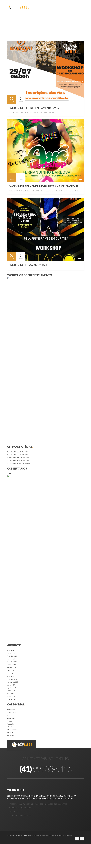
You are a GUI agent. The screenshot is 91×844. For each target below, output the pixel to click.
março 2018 (11, 696)
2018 (22, 25)
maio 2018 (10, 693)
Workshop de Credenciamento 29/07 (34, 107)
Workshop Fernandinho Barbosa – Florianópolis (44, 186)
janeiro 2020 (11, 665)
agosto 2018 (11, 688)
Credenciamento (12, 712)
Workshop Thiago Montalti (29, 264)
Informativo (11, 718)
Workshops (11, 735)
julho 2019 (10, 670)
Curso (9, 715)
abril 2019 (10, 676)
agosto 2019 (11, 668)
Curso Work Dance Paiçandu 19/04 (18, 463)
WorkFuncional (12, 730)
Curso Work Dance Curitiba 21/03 (18, 458)
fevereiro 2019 (12, 679)
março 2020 (11, 659)
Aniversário (11, 709)
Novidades (10, 724)
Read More (78, 101)
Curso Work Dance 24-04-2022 (17, 455)
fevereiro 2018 (12, 699)
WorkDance (11, 727)
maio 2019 (10, 673)
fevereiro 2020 (12, 662)
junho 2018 (11, 691)
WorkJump (10, 733)
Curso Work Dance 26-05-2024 (17, 452)
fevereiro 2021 (12, 656)
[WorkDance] (18, 7)
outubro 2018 (11, 685)
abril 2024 (10, 650)
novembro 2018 (12, 682)
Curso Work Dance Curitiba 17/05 (18, 460)
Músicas (9, 721)
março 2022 (11, 653)
